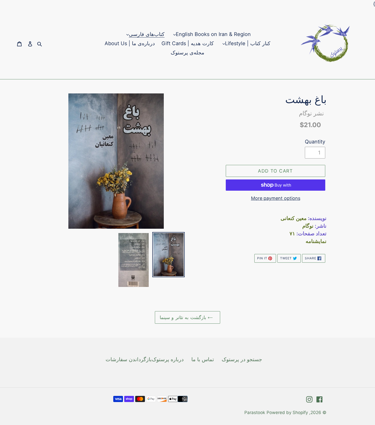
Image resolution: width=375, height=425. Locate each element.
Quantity (315, 142)
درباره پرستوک (168, 359)
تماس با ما (202, 359)
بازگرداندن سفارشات (129, 359)
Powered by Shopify (287, 412)
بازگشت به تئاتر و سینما (184, 317)
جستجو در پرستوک (242, 359)
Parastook (254, 412)
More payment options (275, 198)
